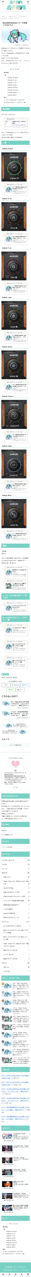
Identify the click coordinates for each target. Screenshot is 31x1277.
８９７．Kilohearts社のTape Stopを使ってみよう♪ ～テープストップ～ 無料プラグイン (15, 1091)
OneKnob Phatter (13, 87)
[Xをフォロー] (14, 787)
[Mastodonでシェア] (12, 762)
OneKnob (10, 677)
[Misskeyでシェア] (25, 762)
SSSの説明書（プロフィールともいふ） (15, 1267)
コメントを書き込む (15, 745)
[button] (20, 690)
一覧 (5, 75)
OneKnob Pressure (13, 90)
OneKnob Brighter (13, 77)
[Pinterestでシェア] (12, 771)
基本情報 (6, 72)
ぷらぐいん (5, 674)
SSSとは (4, 830)
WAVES (15, 677)
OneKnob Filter (12, 82)
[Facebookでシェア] (5, 767)
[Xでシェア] (5, 762)
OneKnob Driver (12, 80)
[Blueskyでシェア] (19, 762)
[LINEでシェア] (5, 771)
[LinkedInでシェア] (19, 771)
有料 (4, 677)
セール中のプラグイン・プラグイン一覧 (14, 102)
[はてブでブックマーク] (25, 767)
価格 (5, 97)
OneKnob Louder (12, 85)
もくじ (12, 69)
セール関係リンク (7, 834)
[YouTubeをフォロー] (17, 787)
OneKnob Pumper (12, 92)
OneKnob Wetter (12, 95)
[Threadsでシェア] (12, 767)
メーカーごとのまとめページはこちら (14, 100)
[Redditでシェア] (19, 767)
